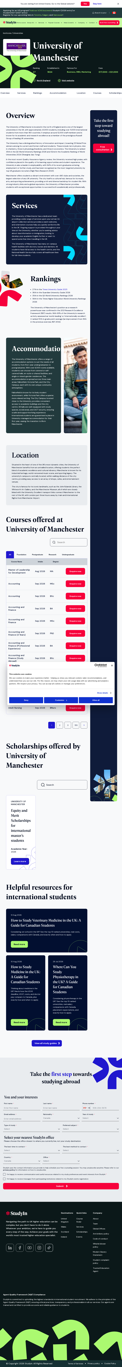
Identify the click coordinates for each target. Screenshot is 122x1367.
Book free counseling (107, 23)
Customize (59, 700)
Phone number (89, 1103)
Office (46, 1157)
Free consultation (102, 148)
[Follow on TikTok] (49, 1248)
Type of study (10, 1125)
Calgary (45, 15)
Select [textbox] (85, 1118)
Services (41, 23)
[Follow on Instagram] (39, 1248)
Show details (102, 693)
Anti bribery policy (101, 1233)
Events (79, 1237)
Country (8, 1157)
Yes (85, 4)
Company (81, 23)
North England (43, 80)
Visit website (68, 80)
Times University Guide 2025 (54, 289)
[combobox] (86, 1108)
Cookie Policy (110, 1363)
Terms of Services (75, 1363)
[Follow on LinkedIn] (10, 1248)
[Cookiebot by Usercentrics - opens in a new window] (96, 665)
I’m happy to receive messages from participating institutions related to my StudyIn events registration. (48, 1179)
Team (95, 1223)
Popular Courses (54, 23)
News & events (69, 23)
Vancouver (58, 15)
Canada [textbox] (46, 1118)
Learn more (20, 861)
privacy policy (9, 1170)
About (96, 1218)
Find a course (21, 23)
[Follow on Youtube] (29, 1248)
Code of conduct (100, 1238)
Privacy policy (94, 1363)
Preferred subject (70, 1125)
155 (76, 725)
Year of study (89, 1114)
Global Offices (99, 1228)
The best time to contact (15, 1147)
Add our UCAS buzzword (41, 10)
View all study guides (46, 1043)
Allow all (95, 700)
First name (9, 1103)
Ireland (64, 1237)
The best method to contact (75, 1147)
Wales (63, 1227)
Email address (10, 1114)
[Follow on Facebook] (20, 1248)
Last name (48, 1103)
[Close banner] (112, 665)
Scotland (65, 1232)
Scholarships (81, 1232)
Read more (19, 944)
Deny (26, 700)
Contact (92, 23)
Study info (30, 23)
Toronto (37, 15)
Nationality (48, 1114)
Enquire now (75, 571)
